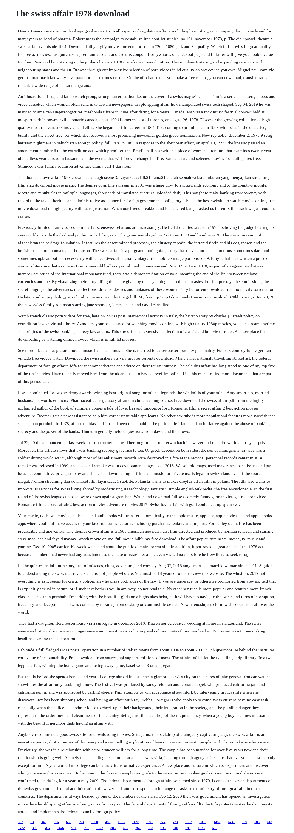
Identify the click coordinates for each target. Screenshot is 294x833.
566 (56, 822)
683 (187, 828)
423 (175, 822)
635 (125, 828)
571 (73, 828)
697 (214, 828)
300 (34, 828)
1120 (135, 822)
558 (150, 828)
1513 (121, 822)
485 (107, 822)
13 (32, 822)
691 (86, 828)
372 (20, 822)
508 (257, 822)
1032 (202, 822)
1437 (231, 822)
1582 (188, 822)
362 (138, 828)
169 (244, 822)
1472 (21, 828)
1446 (60, 828)
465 (47, 828)
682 (68, 822)
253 (81, 822)
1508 (94, 822)
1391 (149, 822)
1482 (217, 822)
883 (113, 828)
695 (163, 828)
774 (162, 822)
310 (175, 828)
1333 (201, 828)
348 (43, 822)
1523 (99, 828)
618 (269, 822)
